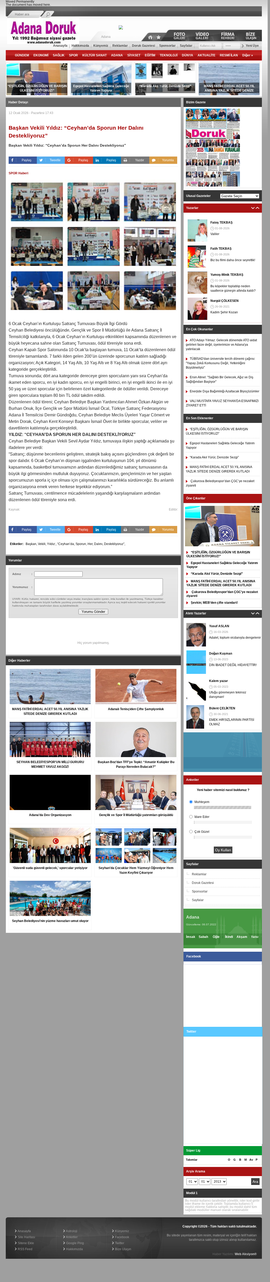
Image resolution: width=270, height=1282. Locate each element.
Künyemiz (121, 1231)
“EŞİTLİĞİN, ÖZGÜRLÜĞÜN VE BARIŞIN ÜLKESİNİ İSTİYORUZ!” (218, 554)
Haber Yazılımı (16, 1216)
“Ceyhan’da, (66, 544)
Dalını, (99, 544)
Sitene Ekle (25, 1243)
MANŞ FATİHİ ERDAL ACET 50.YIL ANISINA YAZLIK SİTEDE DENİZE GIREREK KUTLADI (220, 583)
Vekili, (42, 544)
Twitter (119, 1243)
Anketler (71, 1237)
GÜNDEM (22, 55)
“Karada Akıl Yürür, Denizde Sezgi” (217, 574)
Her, (91, 544)
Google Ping (74, 1243)
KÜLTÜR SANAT (94, 55)
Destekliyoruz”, (114, 544)
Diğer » (247, 55)
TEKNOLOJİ (168, 55)
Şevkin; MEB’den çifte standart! (214, 602)
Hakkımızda (74, 1249)
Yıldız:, (52, 544)
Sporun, (82, 544)
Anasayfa (24, 1231)
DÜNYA (187, 55)
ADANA (117, 55)
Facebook (121, 1237)
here (46, 5)
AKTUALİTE (206, 55)
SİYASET (133, 55)
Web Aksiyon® (246, 1254)
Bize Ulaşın (122, 1249)
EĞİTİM (150, 55)
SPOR (73, 55)
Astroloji (71, 1231)
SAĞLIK (59, 55)
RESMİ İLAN (229, 55)
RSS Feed (24, 1249)
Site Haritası (26, 1237)
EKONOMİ (40, 55)
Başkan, (32, 544)
